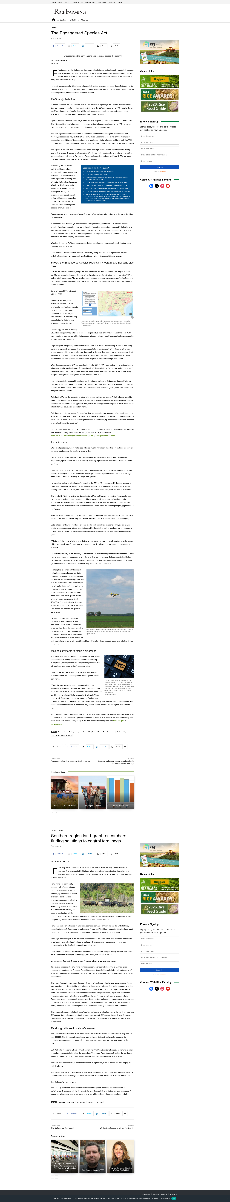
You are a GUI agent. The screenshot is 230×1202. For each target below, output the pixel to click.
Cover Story (55, 27)
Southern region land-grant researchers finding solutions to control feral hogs (116, 762)
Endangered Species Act (77, 732)
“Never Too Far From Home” (65, 805)
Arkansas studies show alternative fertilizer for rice (70, 761)
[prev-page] (52, 812)
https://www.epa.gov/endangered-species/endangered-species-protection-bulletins (83, 435)
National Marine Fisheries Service (103, 732)
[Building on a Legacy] (92, 792)
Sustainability (121, 732)
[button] (174, 20)
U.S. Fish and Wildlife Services (62, 735)
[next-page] (56, 812)
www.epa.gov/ (56, 724)
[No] (227, 1198)
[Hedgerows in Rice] (120, 792)
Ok (174, 1198)
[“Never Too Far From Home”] (64, 792)
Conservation (62, 732)
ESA (89, 732)
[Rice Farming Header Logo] (69, 11)
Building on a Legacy (93, 805)
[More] (124, 746)
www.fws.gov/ (118, 720)
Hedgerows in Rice (120, 805)
